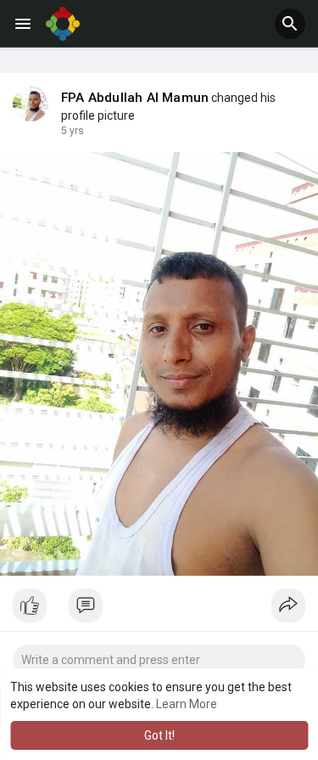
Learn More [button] (186, 704)
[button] (290, 23)
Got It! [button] (159, 735)
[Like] (159, 609)
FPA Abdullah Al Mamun (135, 97)
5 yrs (72, 131)
